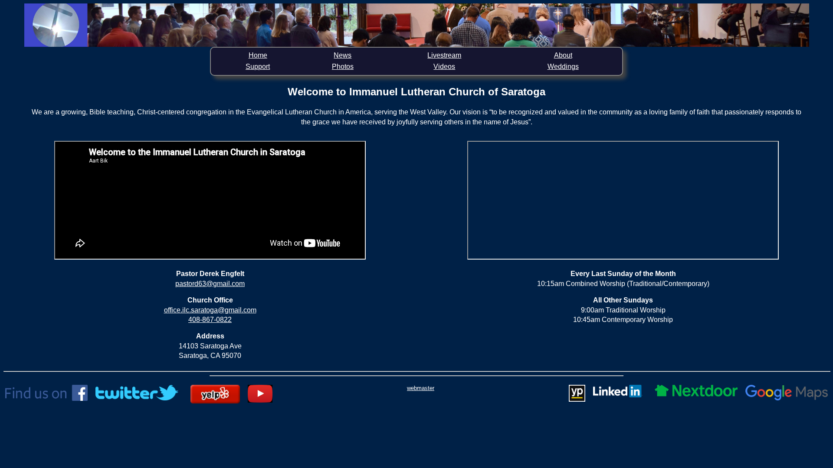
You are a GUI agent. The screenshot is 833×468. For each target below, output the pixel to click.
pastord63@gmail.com (210, 283)
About (563, 55)
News (342, 55)
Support (258, 66)
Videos (444, 66)
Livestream (444, 55)
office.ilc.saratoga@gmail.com (210, 310)
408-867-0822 (210, 319)
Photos (343, 66)
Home (258, 55)
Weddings (563, 66)
